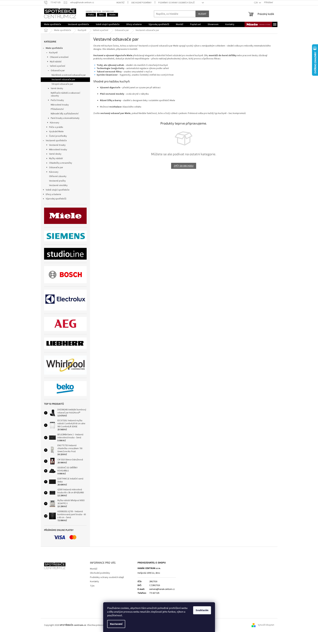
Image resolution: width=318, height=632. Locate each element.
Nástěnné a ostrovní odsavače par (69, 75)
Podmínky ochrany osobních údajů (176, 2)
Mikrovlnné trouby (60, 104)
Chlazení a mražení (59, 57)
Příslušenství (57, 109)
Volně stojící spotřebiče (57, 190)
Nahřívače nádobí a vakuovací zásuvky (65, 94)
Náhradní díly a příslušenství (64, 113)
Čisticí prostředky (58, 136)
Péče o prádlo (56, 127)
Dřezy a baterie (53, 194)
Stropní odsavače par (62, 84)
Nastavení (116, 624)
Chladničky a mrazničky (60, 163)
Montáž (121, 2)
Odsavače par (58, 70)
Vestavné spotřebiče (56, 140)
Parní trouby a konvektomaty (65, 118)
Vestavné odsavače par (63, 79)
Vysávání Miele (56, 131)
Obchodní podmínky (141, 2)
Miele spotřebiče (54, 48)
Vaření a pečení (57, 66)
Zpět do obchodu (183, 165)
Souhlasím (202, 610)
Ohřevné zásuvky (57, 176)
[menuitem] (52, 24)
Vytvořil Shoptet (266, 625)
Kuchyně (53, 52)
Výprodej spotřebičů (56, 198)
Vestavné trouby (57, 145)
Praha (91, 14)
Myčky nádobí (56, 158)
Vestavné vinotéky (58, 185)
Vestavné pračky (57, 181)
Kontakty (94, 581)
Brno (101, 14)
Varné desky (57, 88)
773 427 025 (154, 593)
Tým (92, 586)
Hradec (112, 14)
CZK (256, 2)
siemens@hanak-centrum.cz (162, 589)
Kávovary (54, 122)
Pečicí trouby (57, 100)
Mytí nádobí (55, 61)
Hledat (202, 13)
